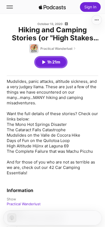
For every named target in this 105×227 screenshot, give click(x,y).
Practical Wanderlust (24, 204)
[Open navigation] (10, 7)
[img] (52, 7)
